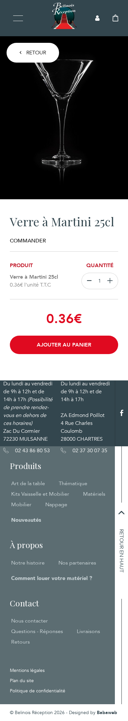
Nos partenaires (77, 563)
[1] (111, 281)
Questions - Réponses (37, 631)
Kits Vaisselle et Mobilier (40, 494)
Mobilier (21, 504)
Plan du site (22, 681)
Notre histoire (28, 563)
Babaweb (107, 712)
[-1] (87, 281)
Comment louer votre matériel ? (51, 578)
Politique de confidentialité (37, 691)
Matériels (94, 494)
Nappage (56, 504)
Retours (20, 642)
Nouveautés (26, 520)
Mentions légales (27, 670)
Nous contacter (29, 620)
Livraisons (88, 631)
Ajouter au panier (64, 344)
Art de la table (28, 483)
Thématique (73, 483)
